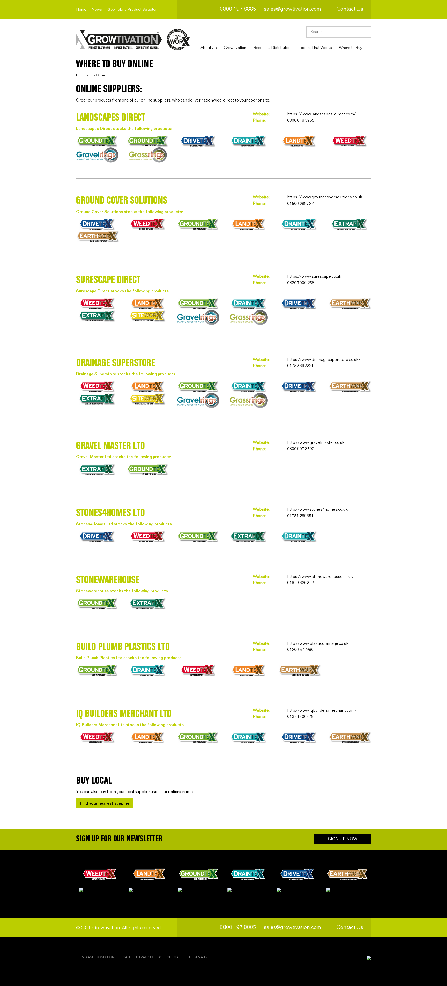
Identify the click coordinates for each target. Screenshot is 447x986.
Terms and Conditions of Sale (103, 957)
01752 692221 (300, 366)
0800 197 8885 (238, 9)
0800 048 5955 (300, 120)
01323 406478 (300, 717)
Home (81, 9)
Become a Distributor (271, 48)
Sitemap (173, 957)
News (97, 9)
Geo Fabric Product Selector (132, 9)
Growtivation (235, 48)
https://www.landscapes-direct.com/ (321, 114)
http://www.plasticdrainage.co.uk (317, 643)
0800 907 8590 (300, 449)
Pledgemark (196, 957)
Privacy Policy (149, 957)
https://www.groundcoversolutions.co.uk (324, 197)
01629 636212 (300, 583)
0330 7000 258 (300, 283)
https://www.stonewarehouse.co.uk (320, 576)
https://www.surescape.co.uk (314, 276)
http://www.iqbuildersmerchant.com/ (321, 710)
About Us (208, 48)
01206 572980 (300, 650)
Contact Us (350, 9)
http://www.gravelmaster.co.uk (316, 442)
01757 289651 (300, 516)
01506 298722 (300, 203)
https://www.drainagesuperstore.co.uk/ (323, 360)
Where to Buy (350, 48)
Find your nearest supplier (104, 803)
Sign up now (342, 839)
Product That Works (314, 48)
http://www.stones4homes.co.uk (317, 509)
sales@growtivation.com (292, 9)
